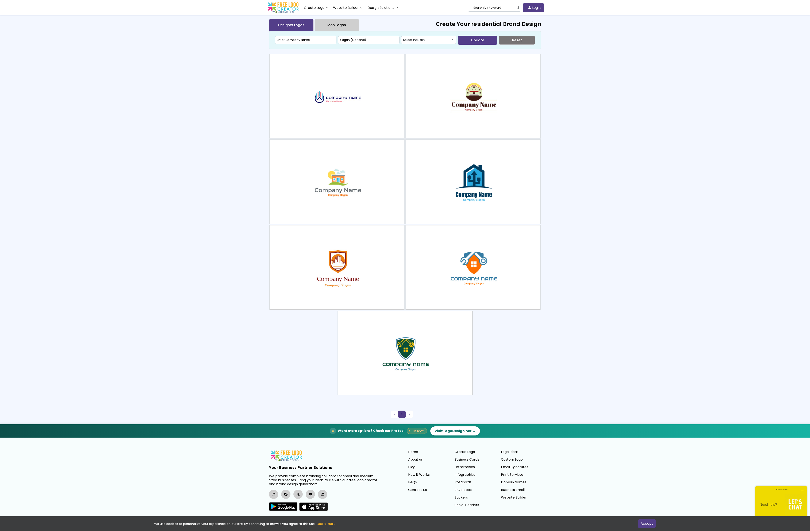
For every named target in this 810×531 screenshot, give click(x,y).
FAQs (412, 482)
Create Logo (465, 452)
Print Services (512, 474)
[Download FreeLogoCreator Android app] (283, 506)
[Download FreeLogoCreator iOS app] (313, 506)
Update (477, 40)
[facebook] (285, 494)
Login (536, 7)
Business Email (513, 490)
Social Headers (467, 505)
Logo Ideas (509, 452)
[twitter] (298, 494)
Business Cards (467, 459)
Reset (517, 40)
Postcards (463, 482)
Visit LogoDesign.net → (455, 431)
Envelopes (463, 490)
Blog (411, 467)
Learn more (326, 523)
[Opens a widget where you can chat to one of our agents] (781, 507)
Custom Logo (512, 459)
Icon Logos (336, 25)
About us (415, 459)
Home (413, 452)
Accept (647, 523)
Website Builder (514, 497)
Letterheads (465, 467)
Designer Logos (291, 25)
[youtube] (310, 494)
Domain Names (513, 482)
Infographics (465, 474)
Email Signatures (514, 467)
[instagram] (273, 494)
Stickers (461, 497)
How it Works (419, 474)
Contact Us (417, 490)
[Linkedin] (322, 494)
